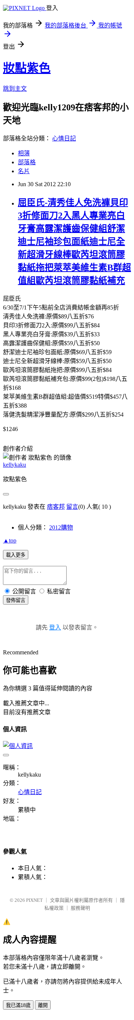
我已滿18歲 (18, 1005)
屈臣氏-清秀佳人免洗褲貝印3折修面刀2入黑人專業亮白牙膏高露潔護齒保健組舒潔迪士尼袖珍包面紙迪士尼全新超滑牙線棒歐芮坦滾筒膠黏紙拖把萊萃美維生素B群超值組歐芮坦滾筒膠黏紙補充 (74, 241)
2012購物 (61, 527)
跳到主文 (15, 88)
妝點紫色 (27, 68)
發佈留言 (15, 600)
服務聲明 (80, 908)
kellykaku (14, 465)
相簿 (24, 153)
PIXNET (34, 900)
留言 (72, 506)
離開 (43, 1005)
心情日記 (64, 138)
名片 (24, 171)
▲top (9, 540)
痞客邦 (56, 506)
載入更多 (15, 555)
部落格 (27, 162)
